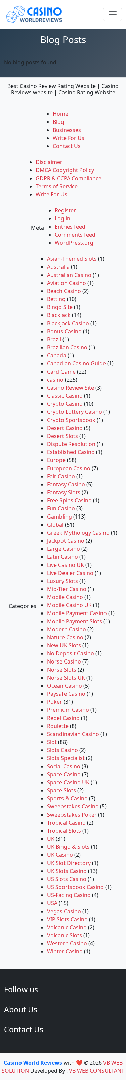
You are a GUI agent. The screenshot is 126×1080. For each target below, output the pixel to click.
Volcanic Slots (64, 935)
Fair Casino (61, 476)
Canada (56, 355)
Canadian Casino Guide (76, 363)
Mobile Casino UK (69, 605)
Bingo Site (60, 307)
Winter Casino (65, 951)
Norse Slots (61, 669)
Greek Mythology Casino (78, 532)
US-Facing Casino (69, 895)
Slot (52, 742)
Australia (58, 267)
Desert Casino (65, 428)
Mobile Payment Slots (74, 621)
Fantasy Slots (63, 492)
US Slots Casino (66, 879)
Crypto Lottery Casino (74, 411)
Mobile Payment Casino (77, 613)
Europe (56, 460)
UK (50, 838)
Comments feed (75, 234)
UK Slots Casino (67, 871)
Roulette (58, 726)
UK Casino (60, 854)
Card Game (61, 371)
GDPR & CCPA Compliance (68, 178)
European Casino (68, 468)
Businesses (67, 130)
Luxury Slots (62, 581)
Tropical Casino (66, 822)
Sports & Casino (67, 798)
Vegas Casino (64, 911)
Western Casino (67, 943)
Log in (62, 218)
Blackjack (59, 315)
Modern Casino (66, 629)
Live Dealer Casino (70, 573)
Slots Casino (62, 750)
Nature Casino (65, 637)
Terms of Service (57, 186)
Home (60, 113)
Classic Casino (65, 395)
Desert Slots (62, 436)
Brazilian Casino (67, 347)
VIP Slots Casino (67, 919)
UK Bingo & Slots (68, 846)
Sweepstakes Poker (72, 814)
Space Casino (64, 774)
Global (55, 524)
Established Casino (71, 452)
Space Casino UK (68, 782)
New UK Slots (64, 645)
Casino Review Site (70, 387)
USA (52, 903)
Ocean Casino (64, 685)
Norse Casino (64, 661)
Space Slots (61, 790)
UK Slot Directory (69, 863)
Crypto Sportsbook (71, 420)
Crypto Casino (65, 403)
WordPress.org (74, 242)
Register (65, 210)
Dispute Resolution (71, 444)
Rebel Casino (63, 718)
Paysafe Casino (66, 693)
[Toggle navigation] (112, 14)
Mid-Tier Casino (66, 589)
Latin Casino (62, 556)
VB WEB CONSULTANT (96, 1070)
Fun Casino (61, 508)
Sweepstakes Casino (73, 806)
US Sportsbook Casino (75, 887)
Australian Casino (69, 275)
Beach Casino (64, 291)
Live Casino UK (65, 565)
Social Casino (63, 766)
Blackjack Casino (68, 323)
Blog (58, 122)
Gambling (59, 516)
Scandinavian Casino (73, 734)
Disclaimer (49, 162)
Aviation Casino (66, 283)
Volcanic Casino (67, 927)
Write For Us (68, 138)
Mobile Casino (65, 597)
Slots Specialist (66, 758)
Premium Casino (68, 710)
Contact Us (67, 146)
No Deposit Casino (70, 653)
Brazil (54, 339)
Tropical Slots (64, 830)
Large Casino (63, 548)
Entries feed (70, 226)
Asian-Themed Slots (72, 258)
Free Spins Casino (69, 500)
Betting (56, 299)
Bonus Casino (64, 331)
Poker (54, 701)
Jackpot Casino (65, 540)
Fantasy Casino (66, 484)
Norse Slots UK (66, 677)
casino (55, 379)
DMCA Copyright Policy (65, 170)
